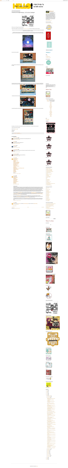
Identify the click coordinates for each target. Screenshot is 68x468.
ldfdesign (14, 141)
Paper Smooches (48, 199)
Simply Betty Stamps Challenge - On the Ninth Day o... (51, 405)
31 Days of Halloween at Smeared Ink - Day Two (51, 442)
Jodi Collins (47, 193)
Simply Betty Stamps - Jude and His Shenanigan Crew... (51, 410)
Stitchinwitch (14, 145)
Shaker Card (47, 207)
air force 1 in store (19, 194)
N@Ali (51, 113)
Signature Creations (48, 57)
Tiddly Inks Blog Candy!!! (49, 423)
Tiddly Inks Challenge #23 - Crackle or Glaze (51, 443)
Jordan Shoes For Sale (33, 192)
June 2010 (48, 451)
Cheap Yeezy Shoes (18, 196)
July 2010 (48, 450)
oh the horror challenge (16, 133)
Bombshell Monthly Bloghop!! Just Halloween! (50, 401)
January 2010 (48, 456)
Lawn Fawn (47, 175)
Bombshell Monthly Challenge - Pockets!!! (50, 400)
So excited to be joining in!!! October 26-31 (51, 415)
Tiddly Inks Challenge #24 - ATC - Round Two (50, 427)
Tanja (51, 115)
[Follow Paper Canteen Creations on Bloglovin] (49, 50)
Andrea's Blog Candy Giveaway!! (50, 411)
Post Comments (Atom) (17, 208)
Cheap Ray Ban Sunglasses (40, 193)
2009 (47, 457)
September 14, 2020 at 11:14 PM (17, 200)
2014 (47, 391)
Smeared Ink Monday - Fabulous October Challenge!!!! (50, 417)
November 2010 (49, 396)
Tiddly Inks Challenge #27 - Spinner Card (51, 404)
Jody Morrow (47, 194)
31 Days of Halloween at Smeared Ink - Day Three (51, 440)
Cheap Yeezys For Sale (15, 193)
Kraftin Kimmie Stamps (48, 174)
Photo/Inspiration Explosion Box (50, 208)
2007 (47, 459)
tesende (14, 202)
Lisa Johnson (47, 197)
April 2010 (48, 453)
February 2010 (48, 455)
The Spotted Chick (48, 184)
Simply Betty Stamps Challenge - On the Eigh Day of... (51, 408)
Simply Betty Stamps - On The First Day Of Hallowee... (51, 446)
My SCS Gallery (47, 119)
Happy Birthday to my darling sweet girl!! (51, 429)
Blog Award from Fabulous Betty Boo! (51, 422)
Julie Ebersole (47, 195)
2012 (47, 393)
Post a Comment (14, 205)
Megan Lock (47, 198)
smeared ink (20, 133)
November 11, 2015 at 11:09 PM (16, 173)
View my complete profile (48, 20)
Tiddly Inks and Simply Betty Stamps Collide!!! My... (51, 398)
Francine (50, 106)
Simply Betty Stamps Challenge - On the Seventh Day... (51, 414)
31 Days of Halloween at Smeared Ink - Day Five (51, 434)
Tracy (51, 116)
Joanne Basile (47, 192)
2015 (47, 390)
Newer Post (13, 207)
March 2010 (48, 454)
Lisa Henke (47, 196)
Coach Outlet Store (20, 192)
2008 (47, 458)
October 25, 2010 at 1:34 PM (16, 147)
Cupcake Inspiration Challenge (49, 171)
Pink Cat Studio (48, 180)
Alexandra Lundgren (15, 137)
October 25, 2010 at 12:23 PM (16, 139)
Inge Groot (47, 190)
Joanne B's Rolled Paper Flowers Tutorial (50, 203)
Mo (46, 178)
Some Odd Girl (48, 182)
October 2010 (48, 397)
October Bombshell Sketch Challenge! (51, 412)
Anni (50, 103)
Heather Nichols (48, 189)
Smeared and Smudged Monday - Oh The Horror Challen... (51, 407)
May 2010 (48, 452)
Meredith (50, 112)
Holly (50, 108)
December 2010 (49, 395)
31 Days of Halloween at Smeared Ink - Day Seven (51, 430)
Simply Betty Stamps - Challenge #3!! (51, 447)
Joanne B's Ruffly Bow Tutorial (49, 205)
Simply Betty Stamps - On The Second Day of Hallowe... (51, 437)
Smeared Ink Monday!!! (49, 425)
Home (28, 207)
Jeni (50, 109)
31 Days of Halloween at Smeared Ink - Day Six (51, 433)
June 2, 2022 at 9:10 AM (15, 204)
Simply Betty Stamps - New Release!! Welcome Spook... (51, 439)
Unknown (14, 175)
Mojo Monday (47, 179)
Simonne (50, 114)
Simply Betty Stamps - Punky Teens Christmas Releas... (51, 421)
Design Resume (48, 56)
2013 (47, 392)
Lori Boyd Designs (48, 176)
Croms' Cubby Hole (15, 149)
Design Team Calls (48, 172)
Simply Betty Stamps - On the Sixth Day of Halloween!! (51, 418)
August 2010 (48, 449)
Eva (46, 188)
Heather (51, 107)
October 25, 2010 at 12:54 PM (16, 143)
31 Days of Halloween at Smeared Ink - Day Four (51, 436)
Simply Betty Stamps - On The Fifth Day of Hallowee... (51, 424)
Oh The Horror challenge (26, 28)
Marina (51, 111)
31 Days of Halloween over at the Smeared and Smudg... (50, 445)
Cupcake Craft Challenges (49, 170)
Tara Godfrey (47, 200)
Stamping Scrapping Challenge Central (50, 183)
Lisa (50, 110)
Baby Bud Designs (48, 168)
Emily (51, 105)
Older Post (43, 207)
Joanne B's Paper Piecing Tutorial (50, 204)
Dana (51, 104)
